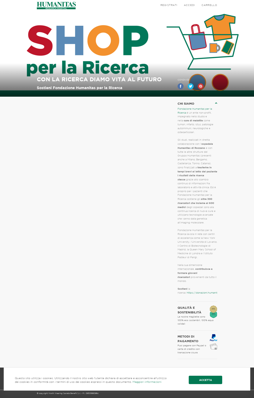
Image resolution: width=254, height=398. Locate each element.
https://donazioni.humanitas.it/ (205, 292)
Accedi (189, 5)
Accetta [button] (205, 379)
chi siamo (186, 103)
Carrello (209, 5)
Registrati (169, 5)
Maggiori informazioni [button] (147, 381)
